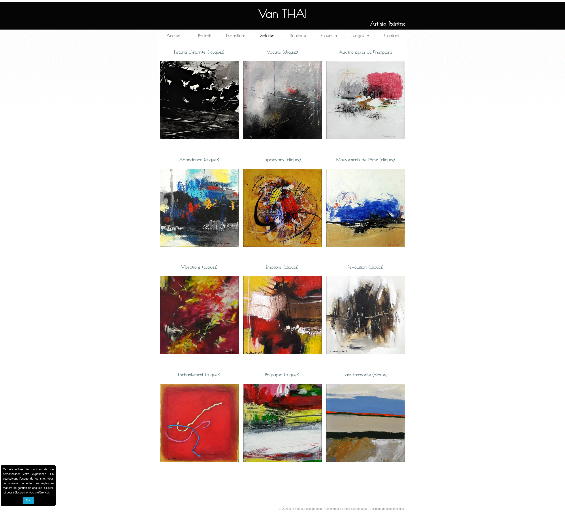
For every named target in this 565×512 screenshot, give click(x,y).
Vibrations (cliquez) (199, 266)
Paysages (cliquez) (282, 374)
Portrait (204, 35)
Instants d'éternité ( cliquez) (199, 51)
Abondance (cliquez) (199, 159)
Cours (329, 35)
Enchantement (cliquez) (199, 374)
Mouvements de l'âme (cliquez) (365, 159)
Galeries (267, 35)
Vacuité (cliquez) (282, 51)
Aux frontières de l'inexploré (365, 51)
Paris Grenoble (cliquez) (366, 374)
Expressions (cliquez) (282, 159)
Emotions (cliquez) (282, 266)
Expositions (235, 35)
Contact (391, 35)
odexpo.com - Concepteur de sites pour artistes (336, 508)
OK (28, 500)
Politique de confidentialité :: (388, 508)
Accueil (173, 35)
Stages (360, 35)
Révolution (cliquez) (366, 266)
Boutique (298, 35)
